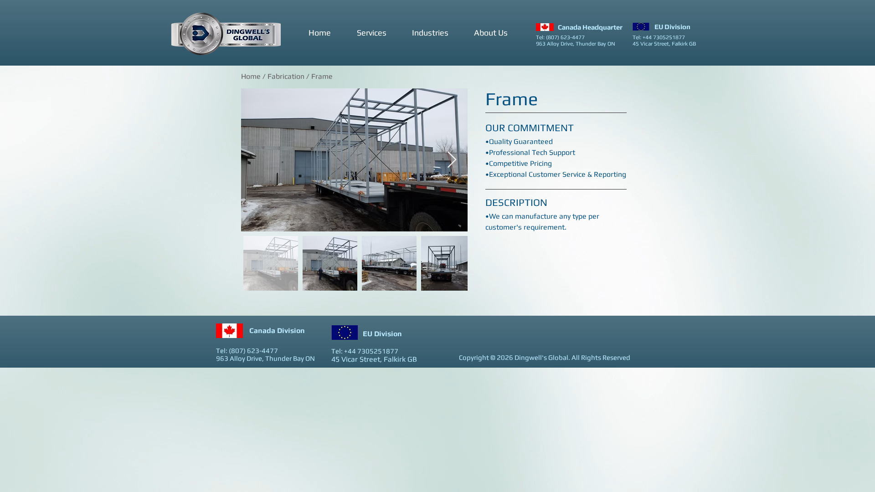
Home (251, 76)
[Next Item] (452, 160)
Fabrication (287, 76)
